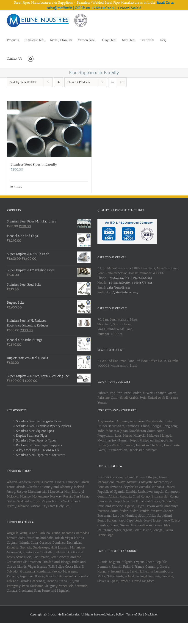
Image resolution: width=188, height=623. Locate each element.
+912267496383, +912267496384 (130, 278)
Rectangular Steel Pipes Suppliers (39, 445)
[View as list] (121, 82)
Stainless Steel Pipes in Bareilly (34, 164)
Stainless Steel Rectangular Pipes (38, 421)
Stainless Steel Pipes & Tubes (36, 440)
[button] (30, 58)
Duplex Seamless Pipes (31, 436)
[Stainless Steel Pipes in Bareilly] (49, 129)
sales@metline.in (118, 287)
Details (18, 187)
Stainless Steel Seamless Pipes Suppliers (43, 426)
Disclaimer (151, 614)
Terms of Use (134, 614)
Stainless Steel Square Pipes (35, 431)
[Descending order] (58, 82)
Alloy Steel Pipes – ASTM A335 (37, 450)
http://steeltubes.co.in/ (122, 292)
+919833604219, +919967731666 (130, 283)
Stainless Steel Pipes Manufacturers (40, 455)
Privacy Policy (115, 614)
